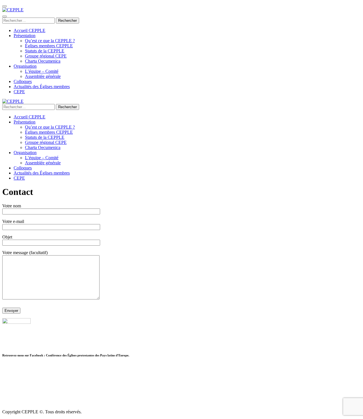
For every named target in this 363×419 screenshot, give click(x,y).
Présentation (24, 35)
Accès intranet (15, 386)
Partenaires (12, 366)
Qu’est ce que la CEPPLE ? (50, 40)
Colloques (23, 81)
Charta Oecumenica (42, 61)
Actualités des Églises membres (42, 86)
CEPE (19, 91)
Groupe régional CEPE (46, 56)
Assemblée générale (43, 76)
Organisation (25, 66)
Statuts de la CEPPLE (44, 50)
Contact (9, 392)
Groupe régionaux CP (22, 381)
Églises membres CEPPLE (49, 45)
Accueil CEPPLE (29, 30)
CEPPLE (10, 371)
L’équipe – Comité (41, 71)
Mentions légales (17, 397)
